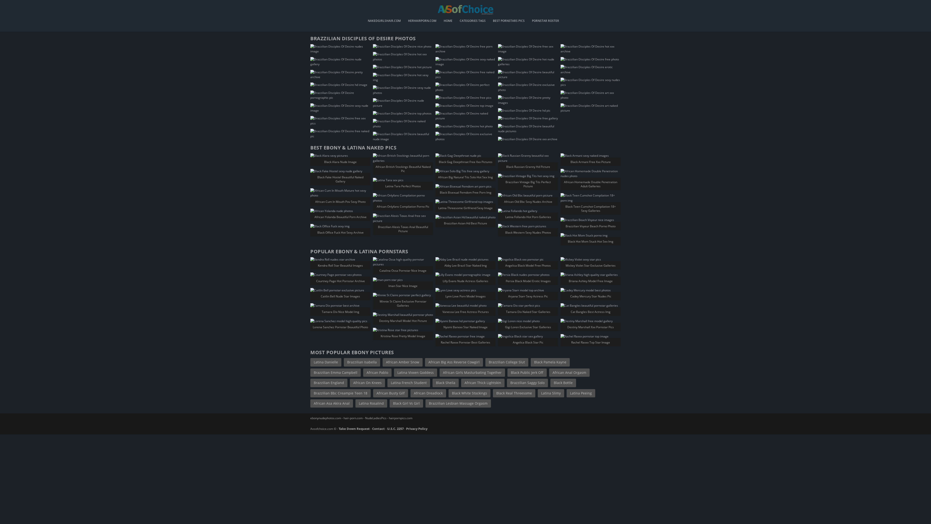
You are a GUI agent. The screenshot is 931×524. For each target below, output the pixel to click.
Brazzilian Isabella (362, 362)
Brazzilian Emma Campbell (335, 372)
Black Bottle (563, 382)
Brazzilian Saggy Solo (527, 382)
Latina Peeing (581, 393)
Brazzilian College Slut (507, 362)
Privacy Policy (416, 428)
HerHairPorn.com (422, 21)
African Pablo (377, 372)
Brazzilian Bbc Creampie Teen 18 (340, 393)
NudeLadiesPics (375, 418)
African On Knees (367, 382)
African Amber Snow (402, 362)
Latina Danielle (326, 362)
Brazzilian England (329, 382)
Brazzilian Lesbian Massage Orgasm (458, 403)
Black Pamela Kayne (550, 362)
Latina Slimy (551, 393)
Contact (378, 428)
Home (448, 21)
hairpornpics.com (400, 418)
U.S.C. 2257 (395, 428)
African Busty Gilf (391, 393)
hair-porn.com (353, 418)
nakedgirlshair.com (384, 21)
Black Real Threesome (514, 393)
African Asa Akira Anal (332, 403)
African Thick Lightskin (483, 382)
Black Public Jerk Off (527, 372)
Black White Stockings (469, 393)
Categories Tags (473, 21)
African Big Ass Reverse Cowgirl (454, 362)
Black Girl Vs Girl (406, 403)
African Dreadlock (428, 393)
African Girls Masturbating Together (472, 372)
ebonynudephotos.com (325, 418)
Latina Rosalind (371, 403)
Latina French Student (409, 382)
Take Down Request (354, 428)
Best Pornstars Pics (509, 21)
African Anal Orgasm (569, 372)
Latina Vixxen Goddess (415, 372)
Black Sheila (445, 382)
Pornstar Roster (545, 21)
